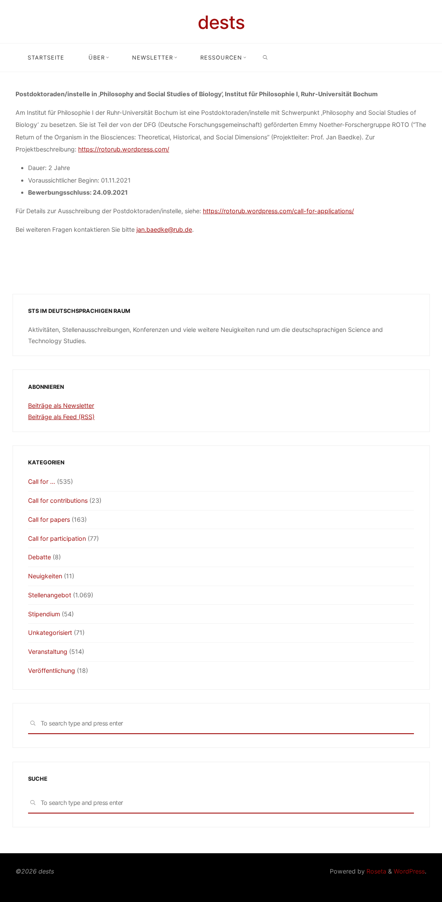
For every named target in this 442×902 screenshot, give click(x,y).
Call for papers (49, 519)
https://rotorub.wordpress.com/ (123, 149)
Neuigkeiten (45, 576)
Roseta (375, 871)
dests (221, 22)
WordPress (409, 871)
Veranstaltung (47, 651)
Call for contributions (58, 500)
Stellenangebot (49, 595)
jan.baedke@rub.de (164, 229)
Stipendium (44, 614)
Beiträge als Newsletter (61, 405)
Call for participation (57, 538)
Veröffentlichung (51, 670)
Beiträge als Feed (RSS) (61, 416)
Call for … (41, 481)
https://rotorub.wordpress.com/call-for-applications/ (278, 210)
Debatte (39, 557)
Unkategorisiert (50, 632)
